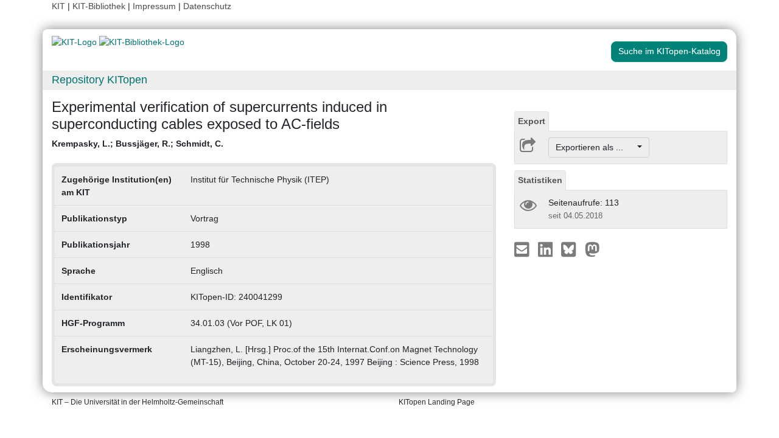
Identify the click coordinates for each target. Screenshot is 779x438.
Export (531, 121)
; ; (137, 143)
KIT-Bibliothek (100, 6)
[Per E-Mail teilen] (523, 249)
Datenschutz (207, 6)
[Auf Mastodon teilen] (592, 249)
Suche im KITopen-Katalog (669, 51)
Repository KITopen (99, 80)
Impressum (154, 6)
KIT (58, 6)
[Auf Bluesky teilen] (571, 249)
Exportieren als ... (595, 147)
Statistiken (540, 180)
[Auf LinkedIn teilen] (547, 249)
